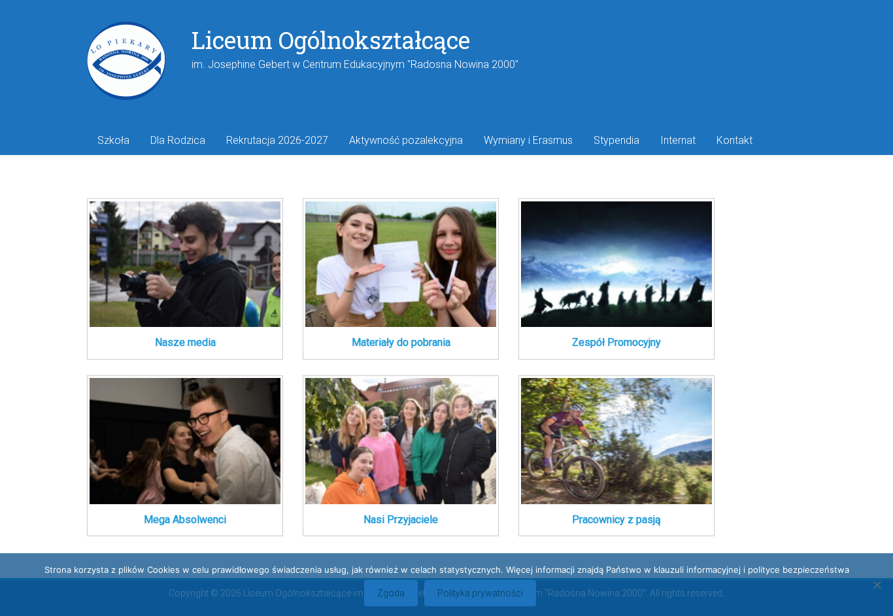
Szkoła (113, 140)
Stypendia (616, 140)
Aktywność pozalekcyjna (406, 140)
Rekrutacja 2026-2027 (277, 140)
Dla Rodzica (177, 140)
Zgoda (391, 593)
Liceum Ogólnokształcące (331, 40)
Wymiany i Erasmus (528, 140)
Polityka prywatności (480, 593)
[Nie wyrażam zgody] (876, 584)
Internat (678, 140)
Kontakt (734, 140)
